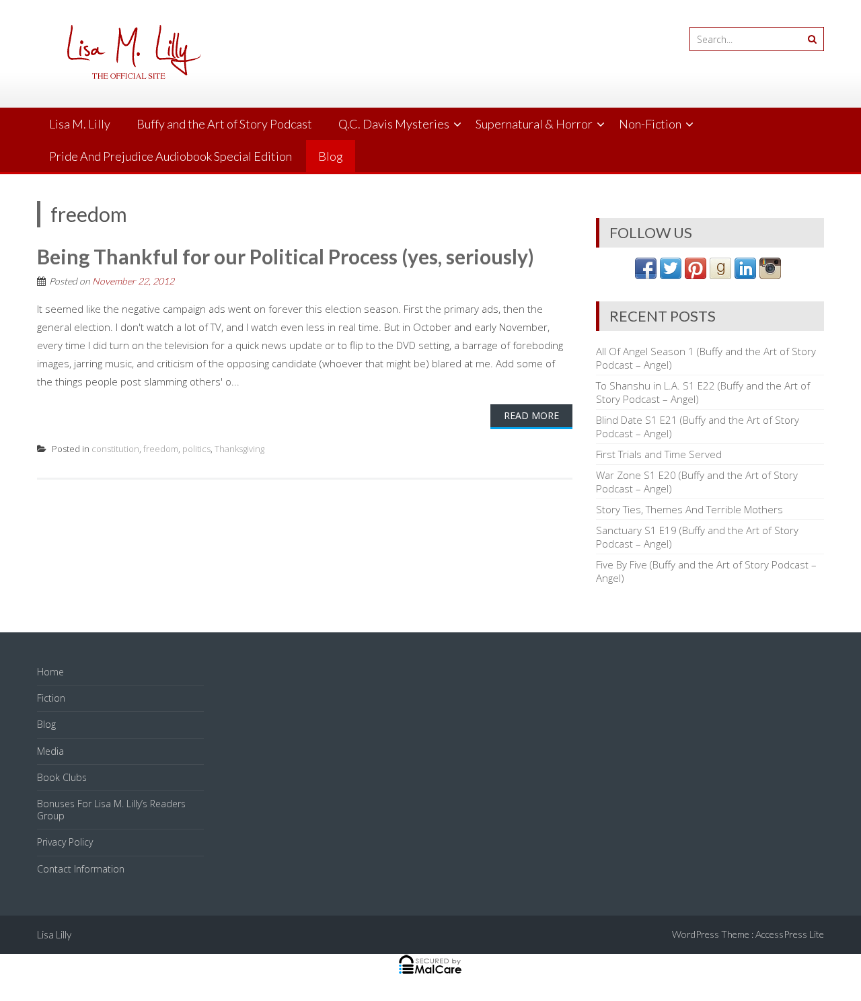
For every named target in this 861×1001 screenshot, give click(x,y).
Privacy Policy (65, 842)
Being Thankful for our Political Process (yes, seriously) (285, 256)
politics (196, 449)
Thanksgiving (239, 449)
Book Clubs (62, 777)
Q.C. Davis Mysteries (393, 123)
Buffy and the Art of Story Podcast (224, 123)
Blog (330, 156)
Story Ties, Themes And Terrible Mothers (689, 509)
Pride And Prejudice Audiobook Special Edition (170, 156)
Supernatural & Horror (534, 123)
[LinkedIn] (745, 275)
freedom (160, 449)
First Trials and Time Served (659, 454)
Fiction (51, 698)
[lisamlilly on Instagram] (770, 275)
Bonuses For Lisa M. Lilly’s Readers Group (111, 809)
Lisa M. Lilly (79, 123)
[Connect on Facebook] (646, 275)
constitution (115, 449)
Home (50, 671)
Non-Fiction (650, 123)
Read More (531, 415)
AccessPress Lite (789, 934)
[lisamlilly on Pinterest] (695, 275)
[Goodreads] (720, 275)
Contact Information (80, 868)
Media (50, 751)
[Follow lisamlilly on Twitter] (670, 275)
